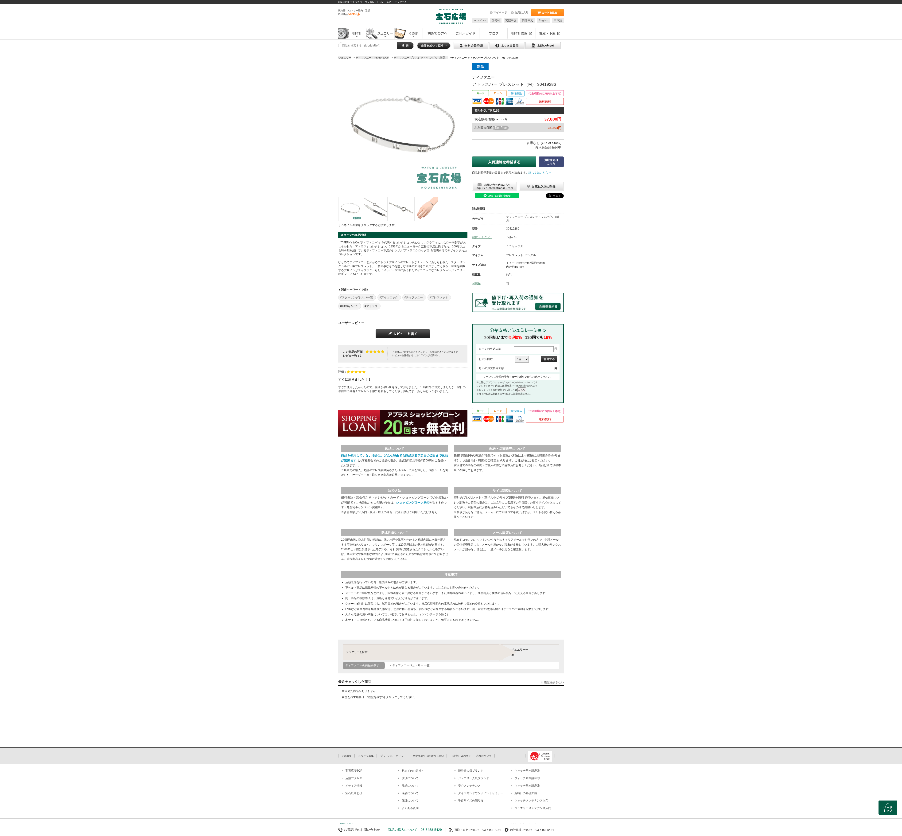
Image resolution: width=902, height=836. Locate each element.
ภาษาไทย (480, 20)
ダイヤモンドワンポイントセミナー (480, 793)
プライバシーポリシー (393, 755)
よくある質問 (410, 808)
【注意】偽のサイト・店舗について (471, 755)
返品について (410, 793)
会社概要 (346, 755)
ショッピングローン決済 (413, 502)
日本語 (558, 20)
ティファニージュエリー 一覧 (411, 665)
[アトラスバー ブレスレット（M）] (350, 209)
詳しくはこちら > (540, 172)
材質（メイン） (482, 237)
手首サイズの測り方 (470, 800)
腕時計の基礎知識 (525, 793)
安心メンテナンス (469, 785)
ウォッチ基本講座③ (527, 785)
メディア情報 (353, 785)
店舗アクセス (353, 778)
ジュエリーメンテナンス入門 (532, 808)
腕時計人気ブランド (470, 770)
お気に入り (521, 12)
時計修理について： (523, 830)
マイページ (500, 12)
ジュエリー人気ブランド (473, 778)
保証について (410, 800)
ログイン (423, 355)
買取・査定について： (468, 830)
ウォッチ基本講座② (527, 778)
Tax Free (501, 127)
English (543, 20)
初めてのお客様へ (413, 770)
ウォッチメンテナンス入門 (531, 800)
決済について (410, 778)
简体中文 (527, 20)
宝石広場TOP (353, 770)
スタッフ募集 (366, 755)
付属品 (476, 283)
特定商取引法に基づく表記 (428, 755)
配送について (410, 785)
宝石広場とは (353, 793)
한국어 (495, 20)
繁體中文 (511, 20)
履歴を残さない (554, 682)
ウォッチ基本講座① (527, 770)
